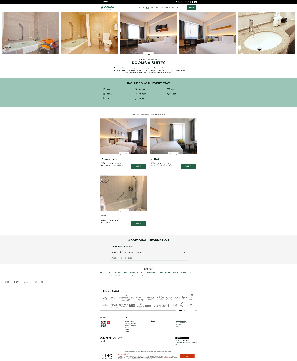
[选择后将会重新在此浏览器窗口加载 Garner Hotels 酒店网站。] (148, 305)
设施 (152, 7)
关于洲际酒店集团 (129, 321)
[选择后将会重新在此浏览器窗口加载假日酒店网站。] (140, 305)
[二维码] (103, 324)
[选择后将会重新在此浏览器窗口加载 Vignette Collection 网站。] (140, 297)
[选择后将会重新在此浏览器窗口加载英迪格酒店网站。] (160, 297)
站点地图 (178, 324)
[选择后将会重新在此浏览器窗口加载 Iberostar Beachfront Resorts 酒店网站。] (106, 305)
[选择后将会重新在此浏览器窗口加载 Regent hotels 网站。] (113, 297)
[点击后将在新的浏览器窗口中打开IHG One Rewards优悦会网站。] (185, 310)
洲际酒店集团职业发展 (130, 323)
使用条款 (153, 321)
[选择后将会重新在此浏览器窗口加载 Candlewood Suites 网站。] (191, 305)
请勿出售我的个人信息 (181, 322)
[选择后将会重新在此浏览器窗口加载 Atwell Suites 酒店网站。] (162, 305)
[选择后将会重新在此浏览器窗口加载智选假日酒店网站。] (132, 305)
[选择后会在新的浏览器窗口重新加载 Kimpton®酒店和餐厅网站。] (150, 297)
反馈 (177, 326)
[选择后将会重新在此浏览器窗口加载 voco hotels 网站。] (177, 297)
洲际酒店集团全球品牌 (130, 325)
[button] (194, 2)
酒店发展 (127, 327)
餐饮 (157, 7)
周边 (162, 7)
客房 (147, 7)
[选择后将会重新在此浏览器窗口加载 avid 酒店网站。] (155, 305)
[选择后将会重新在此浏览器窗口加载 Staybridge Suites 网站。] (172, 305)
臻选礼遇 (141, 7)
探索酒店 (127, 329)
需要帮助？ (128, 331)
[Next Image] (151, 54)
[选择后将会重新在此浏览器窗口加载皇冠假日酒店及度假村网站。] (114, 305)
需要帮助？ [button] (106, 2)
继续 (187, 356)
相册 (177, 7)
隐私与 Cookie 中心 (181, 321)
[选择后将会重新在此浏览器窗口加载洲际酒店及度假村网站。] (126, 297)
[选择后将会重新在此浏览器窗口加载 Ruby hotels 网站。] (184, 297)
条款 (127, 357)
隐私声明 (125, 358)
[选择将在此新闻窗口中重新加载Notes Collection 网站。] (169, 297)
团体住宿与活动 (169, 7)
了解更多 (178, 342)
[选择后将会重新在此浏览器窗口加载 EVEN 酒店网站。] (123, 305)
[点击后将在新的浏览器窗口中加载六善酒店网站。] (105, 297)
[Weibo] (108, 322)
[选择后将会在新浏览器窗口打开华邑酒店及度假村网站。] (192, 297)
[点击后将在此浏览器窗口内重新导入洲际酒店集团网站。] (111, 291)
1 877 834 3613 (118, 338)
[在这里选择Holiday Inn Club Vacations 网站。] (182, 305)
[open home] (2, 282)
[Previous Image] (145, 54)
